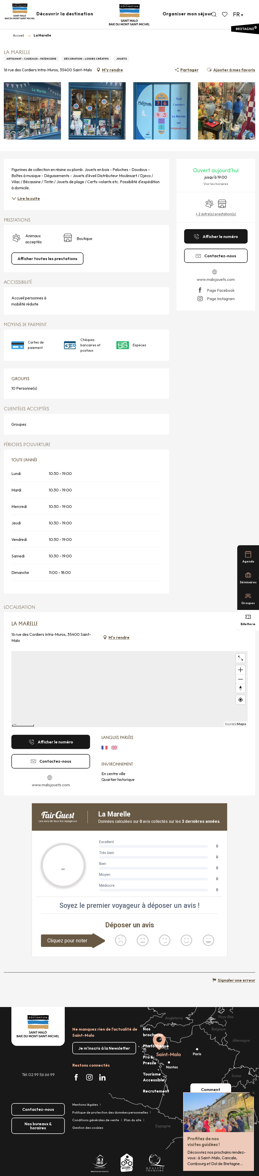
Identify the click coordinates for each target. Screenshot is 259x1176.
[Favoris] (225, 14)
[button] (214, 14)
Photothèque (156, 1045)
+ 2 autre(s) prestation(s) (216, 214)
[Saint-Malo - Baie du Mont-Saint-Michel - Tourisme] (129, 15)
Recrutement (156, 1091)
